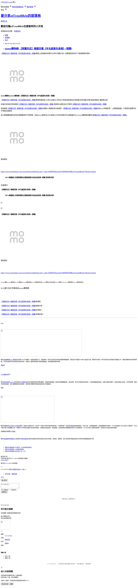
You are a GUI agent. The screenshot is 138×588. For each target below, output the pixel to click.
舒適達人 (12, 439)
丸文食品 (17, 426)
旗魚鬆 (73, 426)
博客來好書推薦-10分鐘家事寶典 (14, 449)
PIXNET (54, 564)
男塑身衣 (24, 382)
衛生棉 (5, 439)
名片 (6, 40)
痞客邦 (15, 469)
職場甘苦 (14, 474)
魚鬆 (2, 387)
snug (2, 323)
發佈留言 (4, 492)
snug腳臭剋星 (5, 374)
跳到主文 (4, 21)
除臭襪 (5, 359)
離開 (11, 584)
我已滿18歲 (5, 584)
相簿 (6, 35)
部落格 (7, 37)
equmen (12, 382)
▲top (2, 477)
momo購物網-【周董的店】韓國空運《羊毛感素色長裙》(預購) (38, 48)
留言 (18, 469)
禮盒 (14, 431)
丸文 (10, 426)
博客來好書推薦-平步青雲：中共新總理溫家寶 (18, 447)
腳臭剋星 (15, 359)
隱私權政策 (80, 564)
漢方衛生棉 (25, 439)
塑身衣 (3, 365)
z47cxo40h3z (4, 460)
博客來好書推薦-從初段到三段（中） (15, 451)
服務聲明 (88, 564)
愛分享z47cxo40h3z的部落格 (21, 15)
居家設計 (17, 31)
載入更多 (4, 480)
